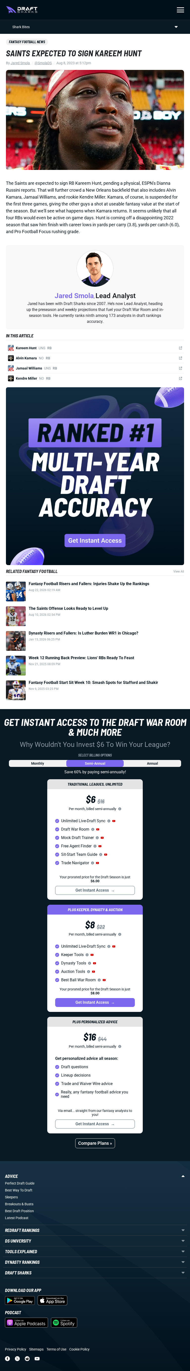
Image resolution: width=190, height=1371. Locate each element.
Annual (152, 763)
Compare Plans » (95, 1143)
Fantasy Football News (27, 42)
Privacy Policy (15, 1349)
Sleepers (11, 1197)
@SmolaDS (43, 63)
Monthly (37, 763)
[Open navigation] (180, 9)
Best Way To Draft (18, 1190)
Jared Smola (20, 63)
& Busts (27, 1204)
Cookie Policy (79, 1349)
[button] (113, 820)
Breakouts (13, 1204)
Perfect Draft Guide (19, 1183)
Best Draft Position (19, 1211)
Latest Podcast (16, 1218)
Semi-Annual (95, 763)
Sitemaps (36, 1349)
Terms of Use (56, 1349)
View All (178, 571)
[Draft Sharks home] (21, 10)
